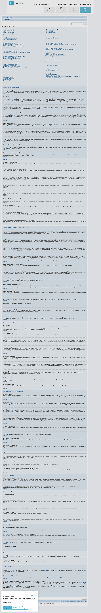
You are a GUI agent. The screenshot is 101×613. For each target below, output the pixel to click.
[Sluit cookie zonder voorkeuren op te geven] (36, 593)
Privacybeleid (34, 595)
